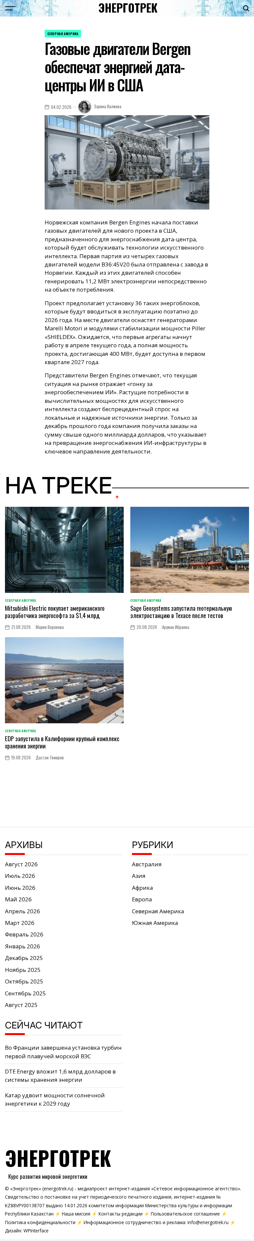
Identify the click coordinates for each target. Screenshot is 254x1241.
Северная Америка (62, 33)
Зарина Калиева (107, 106)
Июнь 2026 (20, 887)
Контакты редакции (121, 1214)
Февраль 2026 (24, 934)
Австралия (147, 864)
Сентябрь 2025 (25, 993)
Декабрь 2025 (24, 958)
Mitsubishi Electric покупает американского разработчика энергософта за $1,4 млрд (55, 611)
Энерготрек (127, 7)
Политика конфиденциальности (40, 1222)
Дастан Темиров (50, 757)
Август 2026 (21, 864)
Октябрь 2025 (24, 981)
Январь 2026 (22, 946)
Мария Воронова (50, 627)
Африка (142, 887)
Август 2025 (21, 1005)
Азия (139, 876)
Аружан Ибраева (175, 627)
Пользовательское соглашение (185, 1214)
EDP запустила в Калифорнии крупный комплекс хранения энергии (62, 742)
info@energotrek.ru (208, 1222)
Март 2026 (19, 923)
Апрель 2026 (22, 911)
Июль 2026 (20, 876)
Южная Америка (155, 923)
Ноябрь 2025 (23, 970)
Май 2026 (18, 899)
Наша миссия (76, 1214)
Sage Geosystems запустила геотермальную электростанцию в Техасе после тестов (181, 611)
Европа (142, 899)
